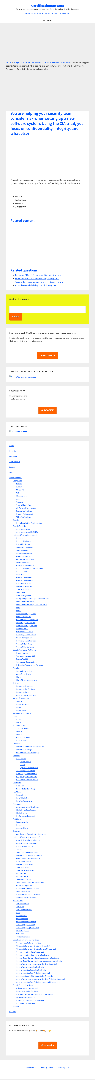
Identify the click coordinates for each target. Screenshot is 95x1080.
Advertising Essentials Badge (27, 807)
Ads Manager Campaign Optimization (31, 834)
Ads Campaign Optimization (27, 928)
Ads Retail (20, 906)
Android (16, 683)
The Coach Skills (22, 728)
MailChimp (17, 792)
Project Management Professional (30, 1000)
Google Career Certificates (23, 985)
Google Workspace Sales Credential (30, 967)
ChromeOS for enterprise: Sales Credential (33, 946)
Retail (18, 707)
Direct (18, 719)
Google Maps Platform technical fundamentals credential (39, 961)
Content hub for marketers (27, 619)
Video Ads (20, 934)
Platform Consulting (24, 846)
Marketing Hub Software (25, 622)
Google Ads (17, 481)
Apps (18, 499)
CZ (57, 13)
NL (49, 13)
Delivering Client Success (26, 635)
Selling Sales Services (24, 632)
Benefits (12, 451)
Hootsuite (17, 783)
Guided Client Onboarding (26, 843)
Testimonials (14, 461)
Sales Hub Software (23, 616)
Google (16, 520)
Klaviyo (16, 1006)
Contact (12, 1011)
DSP (18, 912)
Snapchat (16, 831)
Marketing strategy (24, 749)
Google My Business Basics (26, 777)
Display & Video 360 (23, 653)
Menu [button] (49, 20)
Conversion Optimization (26, 662)
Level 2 (19, 731)
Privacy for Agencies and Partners (29, 665)
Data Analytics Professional (27, 991)
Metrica (19, 722)
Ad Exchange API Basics (25, 770)
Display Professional (24, 514)
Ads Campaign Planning (25, 925)
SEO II (18, 610)
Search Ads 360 (22, 659)
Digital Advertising (23, 583)
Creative (19, 502)
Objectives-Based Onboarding (28, 858)
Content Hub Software (25, 647)
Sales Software (22, 550)
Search (19, 484)
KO (63, 13)
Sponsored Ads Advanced (26, 922)
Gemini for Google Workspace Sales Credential (34, 976)
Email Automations (24, 801)
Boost (18, 825)
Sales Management (24, 595)
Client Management (24, 638)
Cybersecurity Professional (27, 988)
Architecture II (22, 876)
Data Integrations (23, 861)
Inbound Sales (21, 571)
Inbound (19, 538)
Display (19, 487)
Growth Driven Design (25, 565)
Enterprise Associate (24, 686)
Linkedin (16, 743)
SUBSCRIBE (47, 410)
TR (52, 13)
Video (18, 493)
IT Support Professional (25, 997)
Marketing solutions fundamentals (30, 746)
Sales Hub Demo (22, 867)
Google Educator (19, 725)
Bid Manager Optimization (26, 774)
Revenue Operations (24, 553)
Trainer (19, 849)
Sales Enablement (23, 589)
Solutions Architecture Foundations (30, 882)
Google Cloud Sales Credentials (28, 943)
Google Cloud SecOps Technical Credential (33, 973)
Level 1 (19, 734)
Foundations (21, 795)
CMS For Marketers (23, 556)
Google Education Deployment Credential (32, 955)
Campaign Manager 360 (25, 656)
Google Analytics (19, 526)
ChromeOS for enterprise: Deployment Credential (36, 949)
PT (40, 13)
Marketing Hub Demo (24, 864)
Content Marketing (24, 644)
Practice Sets (21, 740)
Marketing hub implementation (29, 855)
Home (8, 62)
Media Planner (22, 813)
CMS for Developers (24, 577)
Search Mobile (25, 761)
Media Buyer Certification (26, 810)
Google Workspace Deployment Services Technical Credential (40, 979)
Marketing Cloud (22, 931)
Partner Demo (22, 629)
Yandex (15, 716)
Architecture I (21, 873)
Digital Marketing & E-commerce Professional (34, 994)
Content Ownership (24, 671)
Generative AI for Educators (27, 780)
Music (18, 677)
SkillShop (16, 755)
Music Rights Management (26, 680)
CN (60, 13)
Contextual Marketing (25, 559)
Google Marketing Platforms (24, 650)
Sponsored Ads (22, 918)
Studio (22, 764)
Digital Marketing (23, 544)
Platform (20, 786)
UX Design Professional (25, 1003)
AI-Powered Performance (26, 508)
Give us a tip (47, 1045)
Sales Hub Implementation (27, 852)
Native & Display (22, 704)
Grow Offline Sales (23, 505)
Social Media (21, 592)
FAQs (11, 472)
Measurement (21, 496)
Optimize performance (29, 767)
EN (26, 13)
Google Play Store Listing (26, 695)
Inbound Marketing (24, 541)
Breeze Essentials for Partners (28, 894)
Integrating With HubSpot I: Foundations (32, 598)
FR (29, 13)
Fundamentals (22, 822)
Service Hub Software (24, 547)
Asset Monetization (24, 674)
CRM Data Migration (24, 885)
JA (55, 13)
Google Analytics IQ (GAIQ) (27, 532)
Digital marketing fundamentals (29, 523)
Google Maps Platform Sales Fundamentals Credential (38, 958)
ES (32, 13)
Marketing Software (24, 586)
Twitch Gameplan (23, 937)
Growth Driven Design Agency (28, 840)
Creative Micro (22, 828)
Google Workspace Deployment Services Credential (36, 964)
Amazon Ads (18, 900)
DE (34, 13)
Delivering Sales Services (26, 641)
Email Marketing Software (26, 626)
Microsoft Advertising (21, 698)
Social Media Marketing (25, 601)
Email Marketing (23, 798)
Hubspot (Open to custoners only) (26, 837)
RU (43, 13)
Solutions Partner (23, 891)
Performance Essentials (25, 816)
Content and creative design (27, 752)
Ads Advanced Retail (24, 909)
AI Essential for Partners (26, 897)
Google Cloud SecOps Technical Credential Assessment (38, 982)
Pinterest (17, 804)
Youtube (16, 668)
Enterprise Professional (25, 689)
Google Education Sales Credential (30, 952)
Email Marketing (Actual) (26, 613)
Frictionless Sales (23, 562)
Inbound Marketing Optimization (29, 568)
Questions (13, 456)
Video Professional (23, 517)
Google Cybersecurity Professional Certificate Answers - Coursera (41, 62)
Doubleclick (21, 758)
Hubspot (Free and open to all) (25, 535)
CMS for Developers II (24, 580)
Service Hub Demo (23, 879)
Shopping (20, 490)
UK (66, 13)
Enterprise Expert (23, 692)
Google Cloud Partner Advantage (26, 940)
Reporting (20, 574)
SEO (18, 607)
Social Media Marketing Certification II (31, 604)
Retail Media (21, 710)
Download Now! (47, 355)
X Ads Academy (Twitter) (22, 713)
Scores (12, 467)
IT (37, 13)
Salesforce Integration (25, 870)
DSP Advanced (21, 915)
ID (69, 13)
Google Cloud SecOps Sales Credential (31, 970)
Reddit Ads (17, 819)
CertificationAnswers (47, 5)
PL (46, 13)
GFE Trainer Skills (23, 737)
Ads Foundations (22, 903)
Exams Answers (15, 478)
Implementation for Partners (28, 888)
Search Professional (24, 511)
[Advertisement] (47, 44)
